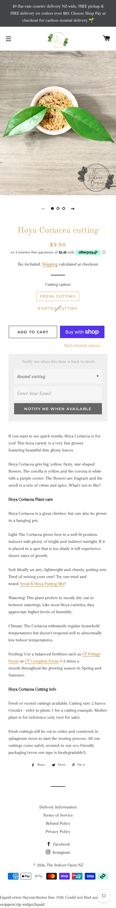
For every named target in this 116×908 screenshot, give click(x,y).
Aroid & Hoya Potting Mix (42, 583)
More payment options (82, 345)
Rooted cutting (58, 308)
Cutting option (58, 284)
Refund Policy (58, 823)
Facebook (61, 844)
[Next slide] (72, 208)
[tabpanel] (58, 118)
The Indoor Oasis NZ (65, 864)
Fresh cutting (58, 296)
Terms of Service (58, 815)
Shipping (50, 264)
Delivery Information (58, 807)
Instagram (61, 852)
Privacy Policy (58, 831)
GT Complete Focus (42, 661)
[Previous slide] (43, 208)
